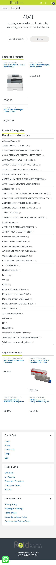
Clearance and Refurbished (14, 237)
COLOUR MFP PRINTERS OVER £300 (18, 251)
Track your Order (12, 485)
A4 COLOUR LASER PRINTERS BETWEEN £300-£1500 (25, 198)
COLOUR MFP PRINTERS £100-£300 (18, 260)
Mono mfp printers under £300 (15, 299)
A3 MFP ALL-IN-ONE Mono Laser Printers (20, 184)
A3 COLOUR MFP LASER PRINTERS (17, 160)
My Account (10, 477)
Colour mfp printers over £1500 (16, 246)
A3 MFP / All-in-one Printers (14, 174)
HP (3, 323)
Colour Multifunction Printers (14, 241)
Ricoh (4, 284)
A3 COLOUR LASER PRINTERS (15, 146)
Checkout (9, 473)
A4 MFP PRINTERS (10, 212)
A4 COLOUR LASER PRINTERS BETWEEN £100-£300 (25, 193)
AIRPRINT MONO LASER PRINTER (16, 232)
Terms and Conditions (14, 481)
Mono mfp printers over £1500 (15, 294)
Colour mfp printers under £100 (16, 256)
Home (4, 8)
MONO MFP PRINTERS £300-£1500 (17, 304)
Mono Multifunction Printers (14, 289)
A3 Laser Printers (9, 141)
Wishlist (8, 489)
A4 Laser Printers (9, 189)
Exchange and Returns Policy (17, 521)
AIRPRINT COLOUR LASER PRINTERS (18, 227)
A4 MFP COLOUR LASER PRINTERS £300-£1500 (23, 217)
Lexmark (6, 275)
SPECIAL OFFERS (10, 62)
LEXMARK (6, 328)
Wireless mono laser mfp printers (16, 342)
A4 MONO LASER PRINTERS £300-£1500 (20, 208)
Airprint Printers (9, 222)
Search (41, 2)
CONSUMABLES (9, 265)
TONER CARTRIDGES (11, 313)
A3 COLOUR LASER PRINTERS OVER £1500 (21, 150)
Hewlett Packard (9, 270)
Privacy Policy (11, 504)
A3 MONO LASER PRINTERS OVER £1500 (20, 165)
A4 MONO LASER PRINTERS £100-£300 (19, 203)
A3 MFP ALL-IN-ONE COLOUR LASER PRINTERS (23, 179)
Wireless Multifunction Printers (15, 333)
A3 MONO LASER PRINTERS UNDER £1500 (20, 169)
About (7, 445)
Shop (7, 454)
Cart (6, 458)
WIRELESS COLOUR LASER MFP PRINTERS (21, 337)
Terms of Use (11, 513)
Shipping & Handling (13, 508)
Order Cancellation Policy (16, 517)
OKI (3, 280)
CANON (5, 318)
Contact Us (9, 449)
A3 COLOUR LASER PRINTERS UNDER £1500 (21, 155)
